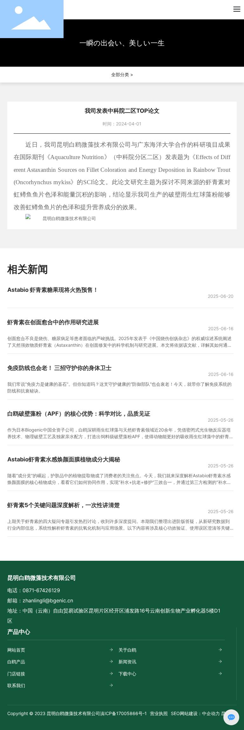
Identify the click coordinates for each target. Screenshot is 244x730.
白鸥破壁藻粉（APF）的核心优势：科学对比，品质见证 (78, 413)
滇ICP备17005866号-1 (123, 713)
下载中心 (127, 673)
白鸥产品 (16, 661)
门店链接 (16, 673)
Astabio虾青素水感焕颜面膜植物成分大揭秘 (63, 459)
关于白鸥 (127, 650)
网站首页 (16, 650)
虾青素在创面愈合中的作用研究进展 (53, 322)
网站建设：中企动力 (200, 713)
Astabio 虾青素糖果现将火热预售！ (52, 289)
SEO (175, 713)
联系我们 (16, 685)
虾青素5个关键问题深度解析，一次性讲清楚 (63, 505)
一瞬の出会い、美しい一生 (122, 43)
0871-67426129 (41, 590)
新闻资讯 (127, 661)
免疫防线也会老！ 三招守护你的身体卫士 (59, 368)
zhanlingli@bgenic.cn (48, 600)
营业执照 (159, 713)
